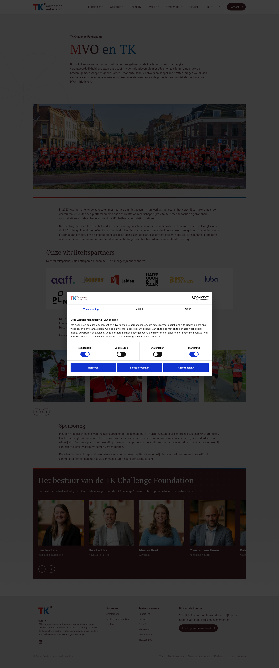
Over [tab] (188, 308)
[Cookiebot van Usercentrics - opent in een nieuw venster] (194, 298)
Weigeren (93, 367)
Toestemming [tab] (91, 309)
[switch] (121, 354)
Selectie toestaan (139, 367)
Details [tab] (140, 308)
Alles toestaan (186, 367)
